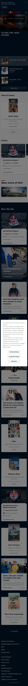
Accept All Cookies (14, 356)
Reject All (14, 361)
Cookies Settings (14, 352)
